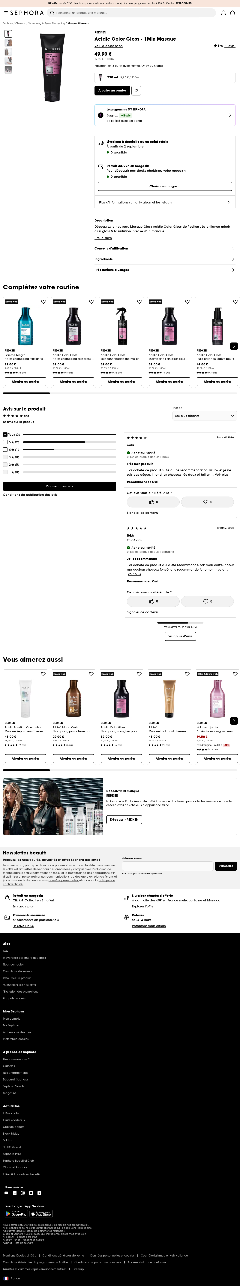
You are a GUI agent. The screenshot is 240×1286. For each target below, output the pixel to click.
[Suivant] (234, 346)
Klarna (158, 65)
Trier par (178, 408)
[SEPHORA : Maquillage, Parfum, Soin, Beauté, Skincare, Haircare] (27, 13)
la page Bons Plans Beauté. (76, 1227)
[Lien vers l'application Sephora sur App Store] (41, 1213)
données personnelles (64, 880)
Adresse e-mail (132, 858)
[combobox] (205, 415)
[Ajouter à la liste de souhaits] (43, 302)
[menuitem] (223, 12)
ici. (87, 1224)
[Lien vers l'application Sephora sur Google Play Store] (16, 1213)
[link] (59, 486)
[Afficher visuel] (8, 34)
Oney (145, 65)
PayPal (135, 65)
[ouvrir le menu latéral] (6, 13)
